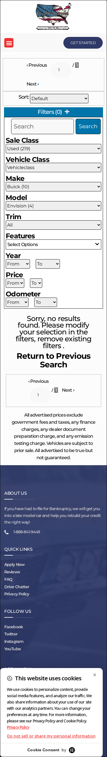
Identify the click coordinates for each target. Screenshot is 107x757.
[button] (8, 42)
